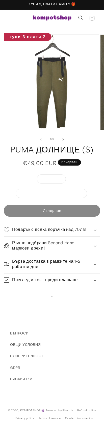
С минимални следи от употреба (54, 194)
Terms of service (50, 418)
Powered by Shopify (59, 411)
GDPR (15, 367)
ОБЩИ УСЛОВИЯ (25, 344)
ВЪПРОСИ (19, 333)
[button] (10, 18)
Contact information (79, 418)
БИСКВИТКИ (21, 379)
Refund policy (86, 411)
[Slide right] (63, 139)
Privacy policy (24, 418)
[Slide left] (40, 139)
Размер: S (54, 180)
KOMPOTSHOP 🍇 (32, 411)
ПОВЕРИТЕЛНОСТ (27, 356)
